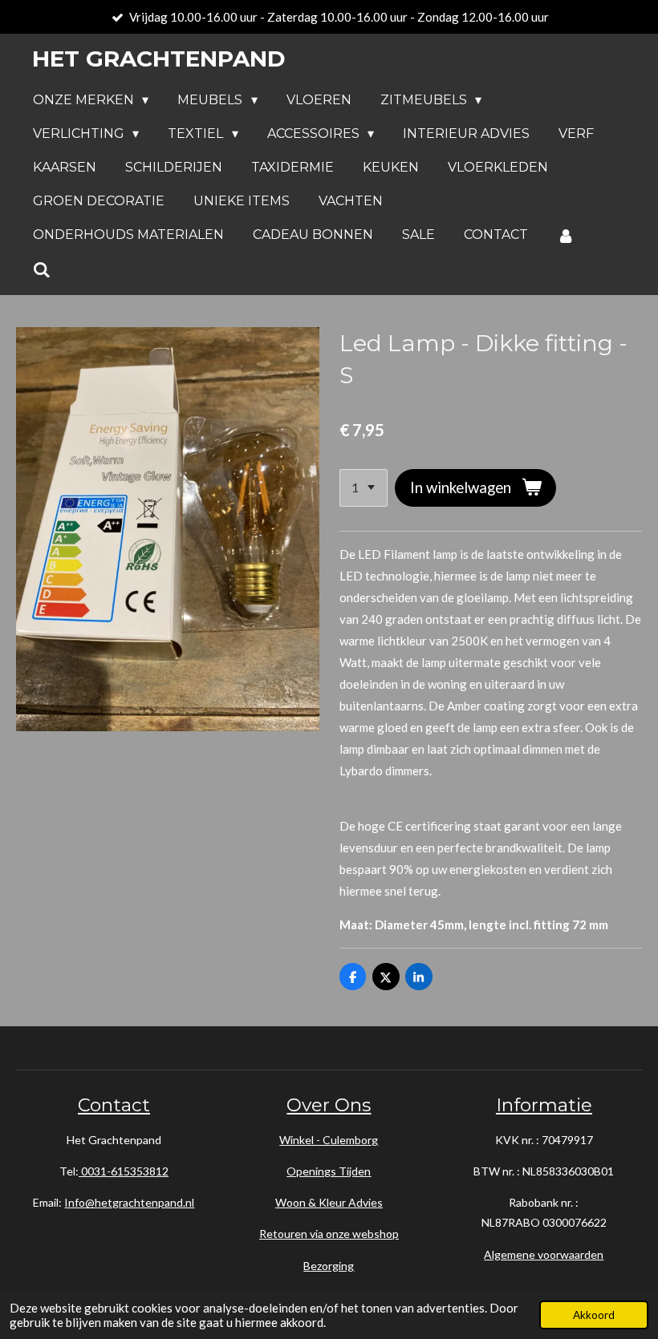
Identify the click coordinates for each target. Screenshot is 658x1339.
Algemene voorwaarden (543, 1254)
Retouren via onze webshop (329, 1233)
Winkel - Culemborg (328, 1140)
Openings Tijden (328, 1171)
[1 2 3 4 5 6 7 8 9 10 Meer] (363, 488)
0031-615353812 (124, 1171)
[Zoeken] (41, 270)
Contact (114, 1105)
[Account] (565, 235)
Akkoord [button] (594, 1315)
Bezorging (328, 1265)
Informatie (544, 1105)
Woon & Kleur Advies (329, 1202)
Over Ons (328, 1105)
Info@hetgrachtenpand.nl (129, 1202)
